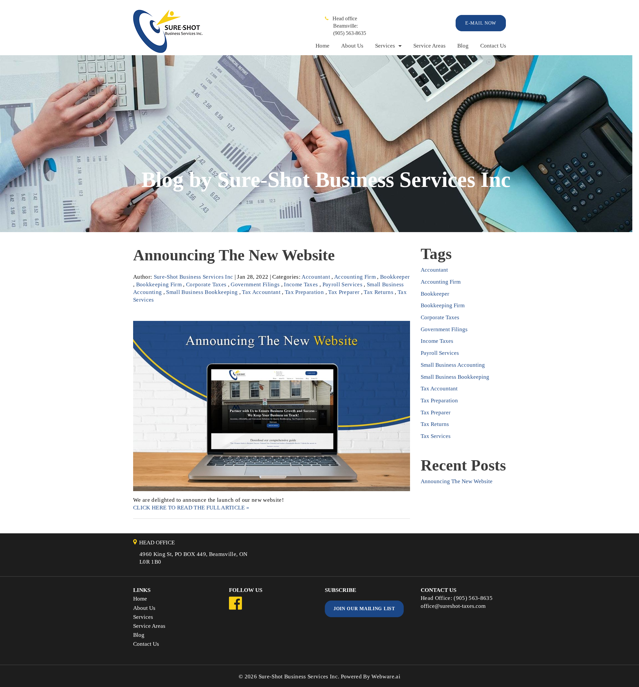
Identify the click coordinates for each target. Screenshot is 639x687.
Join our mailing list (364, 608)
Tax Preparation (304, 292)
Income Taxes (301, 284)
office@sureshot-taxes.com (453, 606)
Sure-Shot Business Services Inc (298, 676)
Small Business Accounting (453, 365)
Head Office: (437, 598)
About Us (352, 46)
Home (322, 46)
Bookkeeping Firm (159, 284)
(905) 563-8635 (349, 33)
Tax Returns (378, 292)
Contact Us (493, 46)
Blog (463, 46)
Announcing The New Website (234, 255)
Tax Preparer (343, 292)
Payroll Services (342, 284)
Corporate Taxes (206, 284)
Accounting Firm (355, 277)
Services (385, 46)
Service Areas (429, 46)
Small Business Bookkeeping (202, 292)
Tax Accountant (261, 292)
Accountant (316, 277)
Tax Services (436, 436)
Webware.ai (385, 676)
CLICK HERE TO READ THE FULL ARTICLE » (191, 507)
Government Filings (255, 284)
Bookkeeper (395, 277)
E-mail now (480, 23)
